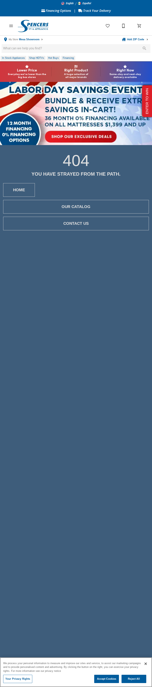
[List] (107, 26)
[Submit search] (144, 48)
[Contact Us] (123, 26)
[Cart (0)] (139, 26)
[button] (67, 3)
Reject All (134, 678)
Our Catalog (76, 206)
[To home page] (33, 26)
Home (19, 190)
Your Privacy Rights (17, 678)
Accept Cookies (106, 678)
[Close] (145, 663)
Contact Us (76, 223)
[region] (76, 672)
